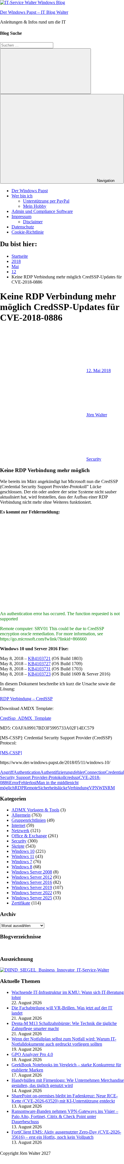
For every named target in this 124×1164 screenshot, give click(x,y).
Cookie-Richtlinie (28, 232)
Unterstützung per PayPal (46, 201)
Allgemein (21, 815)
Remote (31, 787)
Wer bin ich (22, 195)
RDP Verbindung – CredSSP (26, 698)
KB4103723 (39, 674)
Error (14, 782)
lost (33, 782)
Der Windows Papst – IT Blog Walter (34, 12)
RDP (19, 787)
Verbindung (78, 787)
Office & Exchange (29, 835)
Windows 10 (23, 851)
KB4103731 (39, 668)
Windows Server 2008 (32, 871)
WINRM (106, 787)
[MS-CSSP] (11, 752)
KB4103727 (39, 663)
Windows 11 (23, 856)
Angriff (7, 772)
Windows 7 (22, 861)
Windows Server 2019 (32, 887)
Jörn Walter (96, 414)
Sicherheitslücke (53, 787)
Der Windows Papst (30, 190)
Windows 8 (22, 866)
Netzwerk (20, 830)
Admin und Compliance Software (42, 211)
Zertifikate (21, 903)
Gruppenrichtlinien (29, 820)
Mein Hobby (34, 206)
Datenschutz (23, 226)
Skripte (18, 846)
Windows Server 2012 (32, 877)
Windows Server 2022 (32, 892)
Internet (18, 825)
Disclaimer (33, 221)
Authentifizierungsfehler (62, 772)
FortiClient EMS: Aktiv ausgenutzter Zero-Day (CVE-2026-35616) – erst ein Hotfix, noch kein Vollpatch (66, 1135)
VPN (93, 787)
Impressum (21, 216)
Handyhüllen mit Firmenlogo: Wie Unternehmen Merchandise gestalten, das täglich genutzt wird (68, 1083)
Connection (94, 772)
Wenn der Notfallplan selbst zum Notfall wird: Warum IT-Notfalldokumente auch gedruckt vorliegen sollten (64, 1041)
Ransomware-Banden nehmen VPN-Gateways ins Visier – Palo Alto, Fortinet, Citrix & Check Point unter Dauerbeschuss (65, 1116)
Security (93, 459)
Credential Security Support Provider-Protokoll (62, 775)
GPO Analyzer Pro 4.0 (32, 1054)
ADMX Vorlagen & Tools (35, 809)
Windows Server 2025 (32, 897)
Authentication (27, 772)
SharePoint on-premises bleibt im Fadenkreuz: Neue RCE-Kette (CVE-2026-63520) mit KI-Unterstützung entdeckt (65, 1098)
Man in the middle (53, 782)
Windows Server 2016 (32, 882)
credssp (72, 777)
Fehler (24, 782)
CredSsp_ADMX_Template (25, 718)
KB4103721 (39, 658)
